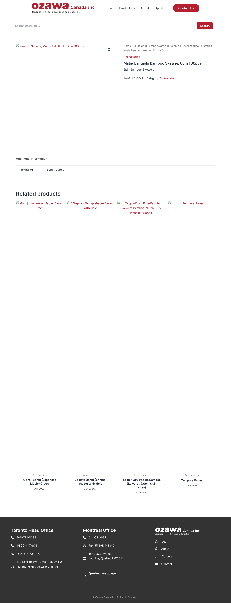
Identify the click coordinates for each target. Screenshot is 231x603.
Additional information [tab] (31, 158)
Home (127, 46)
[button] (133, 8)
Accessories (191, 46)
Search (205, 26)
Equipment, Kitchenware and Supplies (157, 46)
